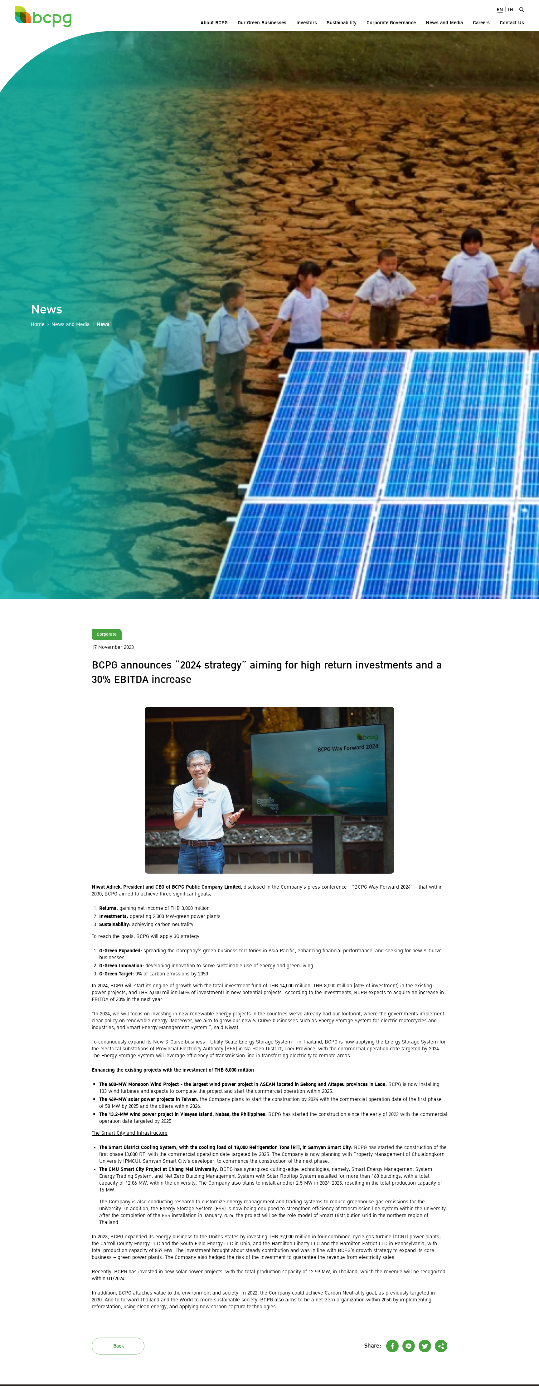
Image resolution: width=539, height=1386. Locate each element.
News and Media (70, 324)
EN (500, 10)
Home (38, 324)
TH (510, 10)
